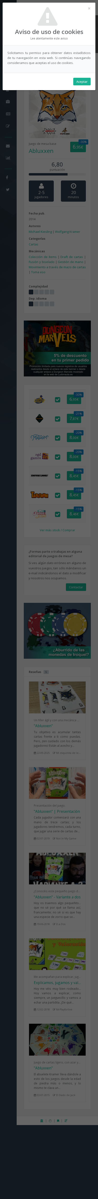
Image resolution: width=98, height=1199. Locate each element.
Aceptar (82, 81)
